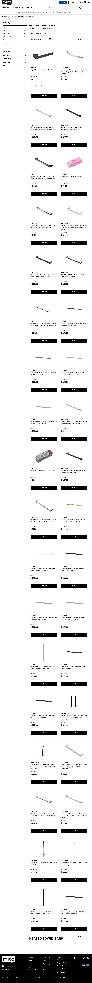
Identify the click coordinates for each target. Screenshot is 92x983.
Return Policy (61, 966)
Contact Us (46, 958)
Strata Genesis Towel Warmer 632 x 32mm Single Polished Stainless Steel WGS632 (43, 815)
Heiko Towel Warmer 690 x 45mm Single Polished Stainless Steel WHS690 (43, 227)
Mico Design (46, 964)
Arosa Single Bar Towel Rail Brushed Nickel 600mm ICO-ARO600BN (72, 619)
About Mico (46, 967)
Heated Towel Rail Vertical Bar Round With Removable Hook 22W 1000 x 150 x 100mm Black (74, 718)
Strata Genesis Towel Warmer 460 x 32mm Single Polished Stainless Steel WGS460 (43, 325)
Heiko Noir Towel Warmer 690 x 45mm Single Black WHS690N (73, 472)
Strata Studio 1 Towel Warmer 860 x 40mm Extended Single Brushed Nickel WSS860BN (74, 767)
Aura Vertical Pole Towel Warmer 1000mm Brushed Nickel (43, 864)
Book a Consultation (18, 8)
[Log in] (86, 7)
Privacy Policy (61, 972)
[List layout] (52, 39)
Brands (30, 961)
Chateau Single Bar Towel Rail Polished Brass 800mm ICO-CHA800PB (73, 521)
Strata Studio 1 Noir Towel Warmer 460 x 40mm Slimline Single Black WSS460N (42, 178)
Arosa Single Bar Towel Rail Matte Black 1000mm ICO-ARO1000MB (73, 570)
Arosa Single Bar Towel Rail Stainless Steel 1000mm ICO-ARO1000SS (43, 619)
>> (88, 39)
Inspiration (28, 8)
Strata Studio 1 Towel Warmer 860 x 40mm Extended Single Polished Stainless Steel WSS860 (74, 816)
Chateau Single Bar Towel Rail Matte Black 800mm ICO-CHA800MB (74, 325)
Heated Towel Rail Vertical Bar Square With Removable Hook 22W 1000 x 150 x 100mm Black (43, 767)
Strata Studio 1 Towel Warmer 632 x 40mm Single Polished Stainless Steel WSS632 (74, 423)
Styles (30, 967)
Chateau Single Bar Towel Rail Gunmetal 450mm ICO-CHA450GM (43, 374)
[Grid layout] (50, 39)
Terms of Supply (54, 977)
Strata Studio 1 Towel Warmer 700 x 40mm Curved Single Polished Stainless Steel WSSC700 (74, 72)
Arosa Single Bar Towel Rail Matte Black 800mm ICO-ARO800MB (42, 717)
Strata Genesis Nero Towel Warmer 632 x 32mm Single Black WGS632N (73, 275)
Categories (5, 8)
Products (30, 958)
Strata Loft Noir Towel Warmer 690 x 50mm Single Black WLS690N (72, 128)
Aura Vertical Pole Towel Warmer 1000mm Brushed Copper (74, 864)
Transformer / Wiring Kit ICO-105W (71, 177)
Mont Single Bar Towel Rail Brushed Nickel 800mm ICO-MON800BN (43, 423)
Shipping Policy (62, 963)
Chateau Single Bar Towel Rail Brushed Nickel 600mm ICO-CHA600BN (73, 374)
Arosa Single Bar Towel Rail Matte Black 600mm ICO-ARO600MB (73, 913)
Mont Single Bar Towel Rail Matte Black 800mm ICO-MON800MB (73, 668)
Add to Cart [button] (44, 95)
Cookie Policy (61, 969)
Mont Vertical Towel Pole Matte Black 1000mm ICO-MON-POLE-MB (42, 913)
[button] (19, 12)
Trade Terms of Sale (44, 977)
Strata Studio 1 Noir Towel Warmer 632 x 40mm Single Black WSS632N (42, 275)
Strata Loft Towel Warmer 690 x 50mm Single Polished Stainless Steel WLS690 (42, 128)
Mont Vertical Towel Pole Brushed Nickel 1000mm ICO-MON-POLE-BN (43, 668)
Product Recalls (63, 977)
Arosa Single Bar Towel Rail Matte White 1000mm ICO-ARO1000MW (43, 570)
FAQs (44, 961)
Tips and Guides (33, 970)
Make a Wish (47, 970)
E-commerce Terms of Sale (31, 977)
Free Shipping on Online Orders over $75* (34, 13)
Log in (81, 2)
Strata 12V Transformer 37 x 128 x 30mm (42, 471)
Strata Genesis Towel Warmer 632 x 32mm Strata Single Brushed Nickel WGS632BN (43, 521)
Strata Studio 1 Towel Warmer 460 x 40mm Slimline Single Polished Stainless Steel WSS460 (74, 228)
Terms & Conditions (60, 959)
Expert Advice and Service (64, 13)
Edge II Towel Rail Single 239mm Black (42, 70)
